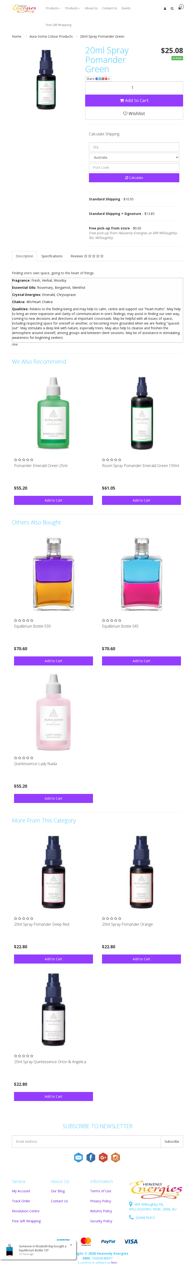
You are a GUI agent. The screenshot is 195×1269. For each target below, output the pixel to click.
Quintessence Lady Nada (35, 763)
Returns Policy (101, 1211)
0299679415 (145, 1217)
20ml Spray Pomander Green (102, 36)
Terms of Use (100, 1191)
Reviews (77, 256)
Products (52, 8)
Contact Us (109, 8)
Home (16, 36)
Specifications (52, 256)
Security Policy (101, 1221)
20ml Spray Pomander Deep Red (41, 924)
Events (126, 8)
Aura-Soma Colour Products (51, 36)
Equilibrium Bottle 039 (32, 626)
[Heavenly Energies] (24, 8)
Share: (91, 79)
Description (24, 256)
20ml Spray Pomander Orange (127, 924)
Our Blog (58, 1191)
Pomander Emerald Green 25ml (40, 465)
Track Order (21, 1201)
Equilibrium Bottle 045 (120, 626)
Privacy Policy (100, 1201)
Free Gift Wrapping (58, 25)
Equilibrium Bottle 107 (34, 1250)
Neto (114, 1262)
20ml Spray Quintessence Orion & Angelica (50, 1061)
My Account (21, 1191)
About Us (91, 8)
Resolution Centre (25, 1211)
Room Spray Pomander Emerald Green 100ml (140, 465)
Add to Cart (136, 100)
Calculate (135, 177)
